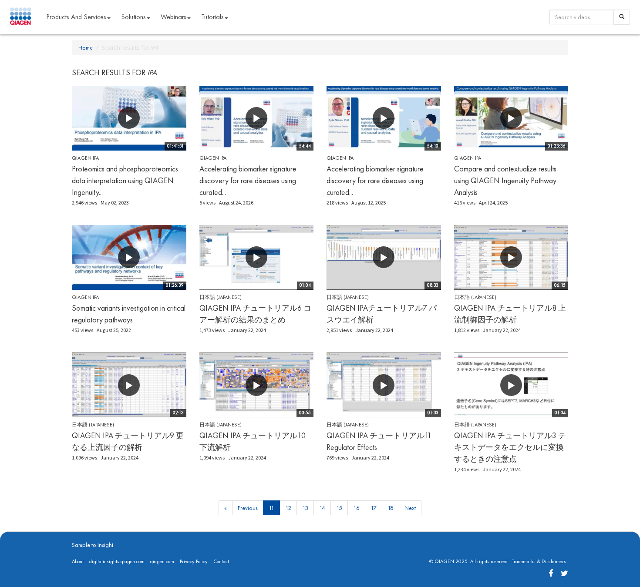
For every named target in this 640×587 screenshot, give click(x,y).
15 (339, 508)
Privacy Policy (194, 561)
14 (322, 508)
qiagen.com (162, 561)
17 (374, 508)
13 (305, 508)
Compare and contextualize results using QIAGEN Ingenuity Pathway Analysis (505, 180)
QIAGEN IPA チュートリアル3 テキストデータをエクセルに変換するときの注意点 (510, 447)
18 (390, 508)
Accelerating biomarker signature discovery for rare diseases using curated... (247, 180)
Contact (221, 561)
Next (410, 508)
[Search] (621, 17)
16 (356, 508)
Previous (248, 508)
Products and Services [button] (76, 16)
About (78, 561)
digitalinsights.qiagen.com (117, 561)
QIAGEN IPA (85, 157)
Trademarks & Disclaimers (539, 561)
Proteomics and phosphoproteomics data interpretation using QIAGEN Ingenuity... (125, 180)
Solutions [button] (133, 16)
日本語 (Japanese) (220, 297)
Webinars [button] (173, 16)
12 (288, 508)
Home (85, 47)
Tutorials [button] (212, 16)
